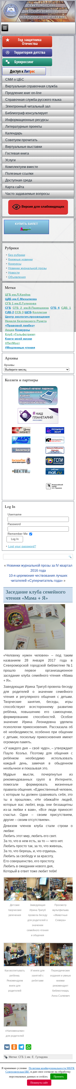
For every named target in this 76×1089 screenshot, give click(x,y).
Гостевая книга (17, 153)
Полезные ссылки (19, 173)
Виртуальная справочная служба (31, 86)
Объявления (17, 277)
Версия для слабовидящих (42, 206)
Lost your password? (22, 546)
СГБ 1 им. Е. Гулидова (33, 1057)
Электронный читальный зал (27, 106)
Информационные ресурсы (27, 120)
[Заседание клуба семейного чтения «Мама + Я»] (15, 900)
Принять (59, 1076)
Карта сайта (14, 187)
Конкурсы (14, 263)
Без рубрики (16, 255)
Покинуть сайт (39, 1082)
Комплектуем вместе (21, 167)
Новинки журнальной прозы (27, 268)
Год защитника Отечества (29, 41)
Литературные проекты (23, 126)
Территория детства (29, 52)
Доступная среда (18, 180)
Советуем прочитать (21, 140)
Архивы (9, 365)
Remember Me (18, 533)
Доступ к (20, 71)
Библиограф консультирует (26, 113)
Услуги (10, 160)
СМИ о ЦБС (14, 79)
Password (14, 524)
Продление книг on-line (23, 93)
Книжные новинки (20, 259)
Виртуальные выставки (23, 146)
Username (15, 514)
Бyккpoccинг (29, 61)
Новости (14, 272)
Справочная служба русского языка (33, 99)
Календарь (13, 133)
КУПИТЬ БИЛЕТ (26, 223)
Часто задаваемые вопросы (27, 193)
